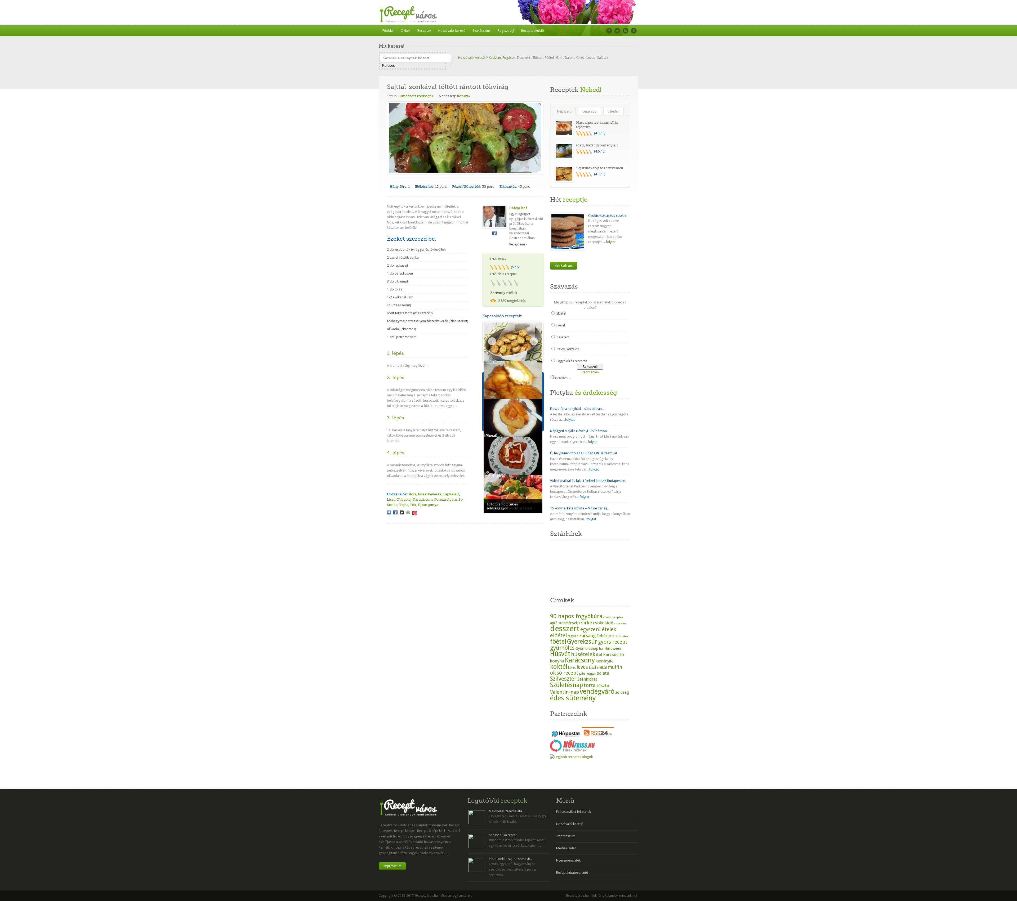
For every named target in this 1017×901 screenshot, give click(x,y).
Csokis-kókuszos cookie (607, 215)
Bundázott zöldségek (416, 96)
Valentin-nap (564, 692)
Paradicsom (423, 499)
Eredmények (590, 372)
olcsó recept (564, 673)
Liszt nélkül (598, 667)
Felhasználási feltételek (573, 812)
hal (601, 649)
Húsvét (560, 654)
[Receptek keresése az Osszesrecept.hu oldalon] (571, 757)
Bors (412, 494)
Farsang (587, 635)
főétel (558, 641)
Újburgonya (428, 505)
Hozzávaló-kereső (451, 31)
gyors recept (612, 642)
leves (582, 667)
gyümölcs (562, 647)
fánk (615, 636)
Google (634, 31)
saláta (603, 673)
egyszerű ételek (598, 629)
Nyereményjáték (568, 860)
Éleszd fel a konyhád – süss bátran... (577, 409)
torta (590, 685)
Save (414, 513)
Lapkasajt (451, 494)
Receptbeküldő (532, 31)
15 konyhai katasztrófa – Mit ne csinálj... (579, 508)
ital (599, 654)
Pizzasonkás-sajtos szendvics (510, 859)
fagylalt (573, 636)
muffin (615, 667)
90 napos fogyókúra (576, 616)
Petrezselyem (445, 499)
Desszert (523, 58)
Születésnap (566, 685)
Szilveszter (563, 678)
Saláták (602, 58)
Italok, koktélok (567, 349)
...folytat (609, 242)
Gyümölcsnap (587, 648)
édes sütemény (573, 698)
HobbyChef (518, 208)
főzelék (623, 636)
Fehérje (603, 635)
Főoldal (388, 31)
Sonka (392, 505)
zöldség (622, 692)
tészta (602, 685)
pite (582, 673)
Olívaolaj (404, 499)
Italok (569, 58)
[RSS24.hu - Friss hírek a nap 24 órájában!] (598, 736)
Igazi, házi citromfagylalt (597, 145)
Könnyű (463, 96)
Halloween (612, 648)
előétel (558, 635)
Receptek (424, 31)
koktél (558, 666)
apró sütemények (564, 623)
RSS (625, 31)
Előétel (537, 58)
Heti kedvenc (564, 265)
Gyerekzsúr (582, 641)
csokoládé (603, 622)
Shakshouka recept (503, 835)
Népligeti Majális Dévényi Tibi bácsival (579, 431)
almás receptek (613, 617)
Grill (559, 58)
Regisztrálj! (506, 31)
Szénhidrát (587, 679)
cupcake (620, 623)
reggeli (591, 673)
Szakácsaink (481, 31)
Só (460, 499)
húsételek (583, 654)
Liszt (391, 499)
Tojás (403, 505)
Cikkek (405, 31)
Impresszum (392, 866)
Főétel (549, 58)
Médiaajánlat (566, 848)
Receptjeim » (518, 244)
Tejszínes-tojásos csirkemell (599, 168)
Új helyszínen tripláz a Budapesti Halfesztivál (583, 453)
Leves (590, 58)
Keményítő (604, 661)
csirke (585, 623)
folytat (570, 420)
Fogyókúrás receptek (571, 361)
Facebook (609, 31)
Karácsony (580, 660)
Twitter (617, 31)
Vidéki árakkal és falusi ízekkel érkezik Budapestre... (588, 481)
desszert (564, 628)
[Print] (408, 512)
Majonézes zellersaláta (505, 811)
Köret (580, 58)
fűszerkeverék (429, 494)
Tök (413, 505)
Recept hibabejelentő (572, 873)
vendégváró (597, 691)
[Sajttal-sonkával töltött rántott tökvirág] (389, 512)
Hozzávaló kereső (471, 58)
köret (572, 668)
